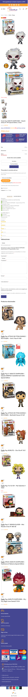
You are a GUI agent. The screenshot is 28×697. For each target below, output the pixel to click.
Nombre (3, 275)
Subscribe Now (14, 166)
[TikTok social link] (19, 5)
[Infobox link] (14, 613)
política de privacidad (17, 182)
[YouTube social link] (14, 5)
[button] (2, 596)
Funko (6, 15)
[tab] (9, 196)
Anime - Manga (12, 15)
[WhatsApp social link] (16, 5)
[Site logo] (12, 8)
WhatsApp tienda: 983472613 (10, 664)
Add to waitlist (5, 180)
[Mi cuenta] (23, 9)
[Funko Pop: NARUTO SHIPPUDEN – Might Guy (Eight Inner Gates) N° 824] (14, 580)
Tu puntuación (4, 256)
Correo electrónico (5, 281)
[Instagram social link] (12, 5)
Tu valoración (4, 260)
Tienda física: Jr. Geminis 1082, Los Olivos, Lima (14, 666)
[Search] (20, 9)
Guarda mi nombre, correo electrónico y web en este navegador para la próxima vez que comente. (14, 289)
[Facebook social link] (9, 5)
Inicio (2, 15)
